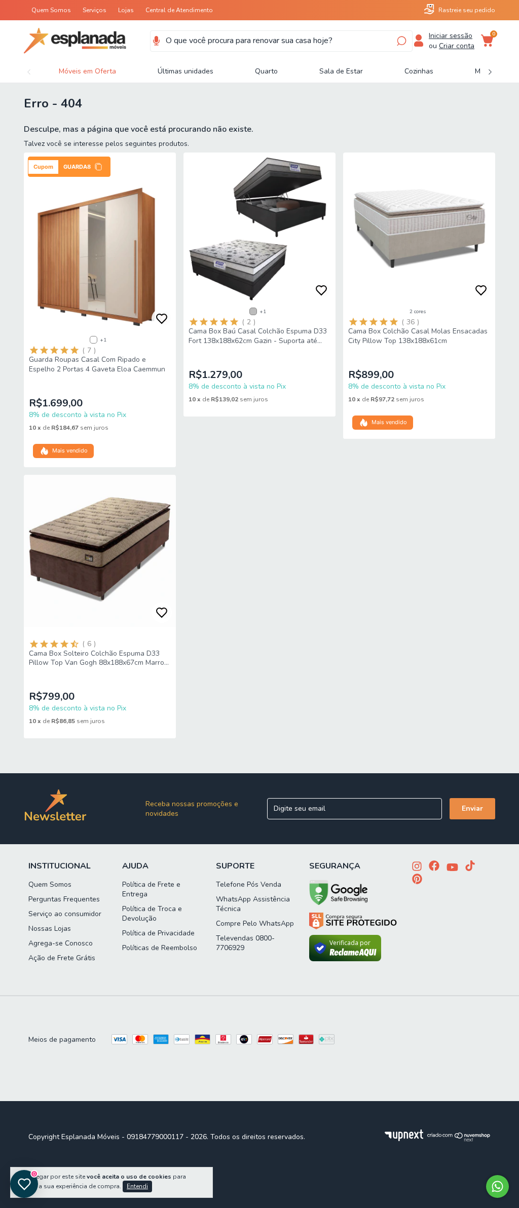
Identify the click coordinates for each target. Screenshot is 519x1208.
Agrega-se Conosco (60, 943)
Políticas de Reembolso (159, 948)
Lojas (126, 10)
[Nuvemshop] (459, 1139)
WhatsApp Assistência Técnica (253, 904)
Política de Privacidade (158, 933)
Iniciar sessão (450, 36)
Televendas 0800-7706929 (245, 943)
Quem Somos (51, 10)
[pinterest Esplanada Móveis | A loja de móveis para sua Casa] (417, 880)
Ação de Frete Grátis (61, 958)
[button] (69, 167)
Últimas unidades (185, 71)
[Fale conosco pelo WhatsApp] (497, 1186)
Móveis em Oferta (87, 71)
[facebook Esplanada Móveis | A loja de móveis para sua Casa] (434, 866)
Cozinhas (418, 71)
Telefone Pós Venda (248, 884)
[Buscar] (400, 41)
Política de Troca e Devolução (152, 913)
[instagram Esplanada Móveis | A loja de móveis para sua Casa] (417, 867)
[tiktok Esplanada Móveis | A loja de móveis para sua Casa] (470, 866)
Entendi (137, 1186)
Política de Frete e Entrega (151, 889)
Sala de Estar (341, 71)
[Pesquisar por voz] (156, 41)
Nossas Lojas (49, 928)
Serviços (94, 10)
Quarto (266, 71)
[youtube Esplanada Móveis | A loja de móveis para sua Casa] (452, 868)
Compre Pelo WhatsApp (255, 923)
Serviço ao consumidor (64, 914)
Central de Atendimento (179, 10)
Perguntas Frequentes (64, 899)
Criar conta (456, 46)
